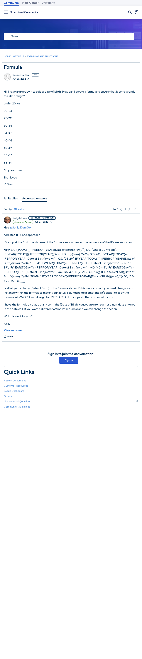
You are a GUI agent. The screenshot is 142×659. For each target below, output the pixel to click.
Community (11, 3)
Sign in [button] (69, 360)
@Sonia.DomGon (21, 228)
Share (8, 184)
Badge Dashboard (14, 391)
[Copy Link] (29, 79)
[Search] (130, 12)
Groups (8, 396)
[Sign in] (136, 12)
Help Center (30, 3)
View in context (13, 330)
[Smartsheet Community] (24, 12)
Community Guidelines (17, 406)
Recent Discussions (15, 380)
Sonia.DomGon (21, 75)
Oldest (18, 209)
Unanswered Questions (71, 401)
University (48, 3)
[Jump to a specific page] (135, 209)
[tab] (10, 198)
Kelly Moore (20, 218)
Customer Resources (16, 386)
